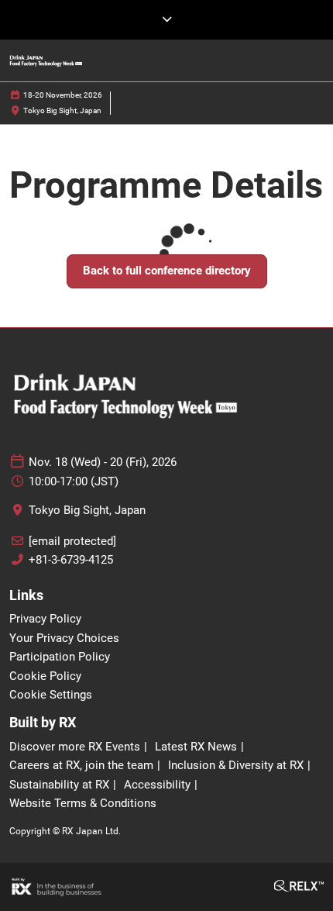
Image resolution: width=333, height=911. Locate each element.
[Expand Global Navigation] (166, 19)
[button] (167, 271)
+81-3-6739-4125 (71, 560)
